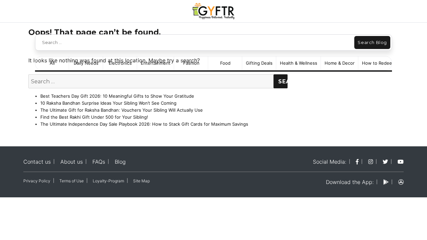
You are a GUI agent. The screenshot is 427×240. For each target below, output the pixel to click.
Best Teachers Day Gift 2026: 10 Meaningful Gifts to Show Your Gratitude (117, 96)
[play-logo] (386, 182)
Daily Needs (86, 63)
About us (71, 161)
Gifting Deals (259, 63)
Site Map (141, 180)
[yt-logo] (401, 161)
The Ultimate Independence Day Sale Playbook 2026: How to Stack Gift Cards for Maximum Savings (144, 124)
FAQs (98, 161)
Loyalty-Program (108, 180)
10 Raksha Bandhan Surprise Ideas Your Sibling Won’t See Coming (108, 103)
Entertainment (155, 63)
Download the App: (350, 182)
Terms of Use (71, 180)
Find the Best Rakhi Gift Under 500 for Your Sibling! (94, 117)
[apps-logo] (401, 182)
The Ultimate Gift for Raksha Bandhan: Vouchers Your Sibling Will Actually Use (121, 110)
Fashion (191, 63)
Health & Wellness (298, 63)
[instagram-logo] (370, 161)
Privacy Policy (36, 180)
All (52, 63)
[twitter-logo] (385, 161)
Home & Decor (340, 63)
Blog (120, 161)
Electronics (120, 63)
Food (225, 63)
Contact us (37, 161)
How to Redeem (379, 63)
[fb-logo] (357, 161)
